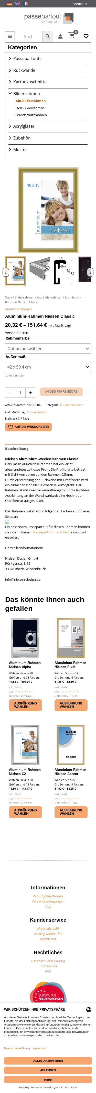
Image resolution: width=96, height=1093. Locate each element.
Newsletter (48, 939)
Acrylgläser (24, 126)
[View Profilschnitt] (64, 271)
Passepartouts (27, 58)
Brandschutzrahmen (31, 115)
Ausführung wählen (25, 705)
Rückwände (24, 70)
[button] (86, 36)
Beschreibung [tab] (16, 448)
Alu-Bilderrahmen (31, 100)
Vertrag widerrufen (48, 933)
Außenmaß (16, 356)
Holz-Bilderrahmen (30, 108)
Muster (20, 149)
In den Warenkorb (61, 391)
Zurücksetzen (14, 375)
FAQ (48, 906)
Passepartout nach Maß (51, 532)
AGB (48, 971)
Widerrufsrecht (48, 928)
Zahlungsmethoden (48, 896)
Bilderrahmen (26, 93)
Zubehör (21, 138)
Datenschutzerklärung (48, 961)
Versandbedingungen (48, 901)
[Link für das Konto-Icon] (60, 36)
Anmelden (80, 3)
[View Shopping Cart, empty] (72, 36)
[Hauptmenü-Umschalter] (10, 36)
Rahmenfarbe (17, 338)
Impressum (48, 966)
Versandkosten (37, 412)
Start (8, 297)
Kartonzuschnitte (30, 82)
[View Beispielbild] (15, 271)
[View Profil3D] (39, 271)
